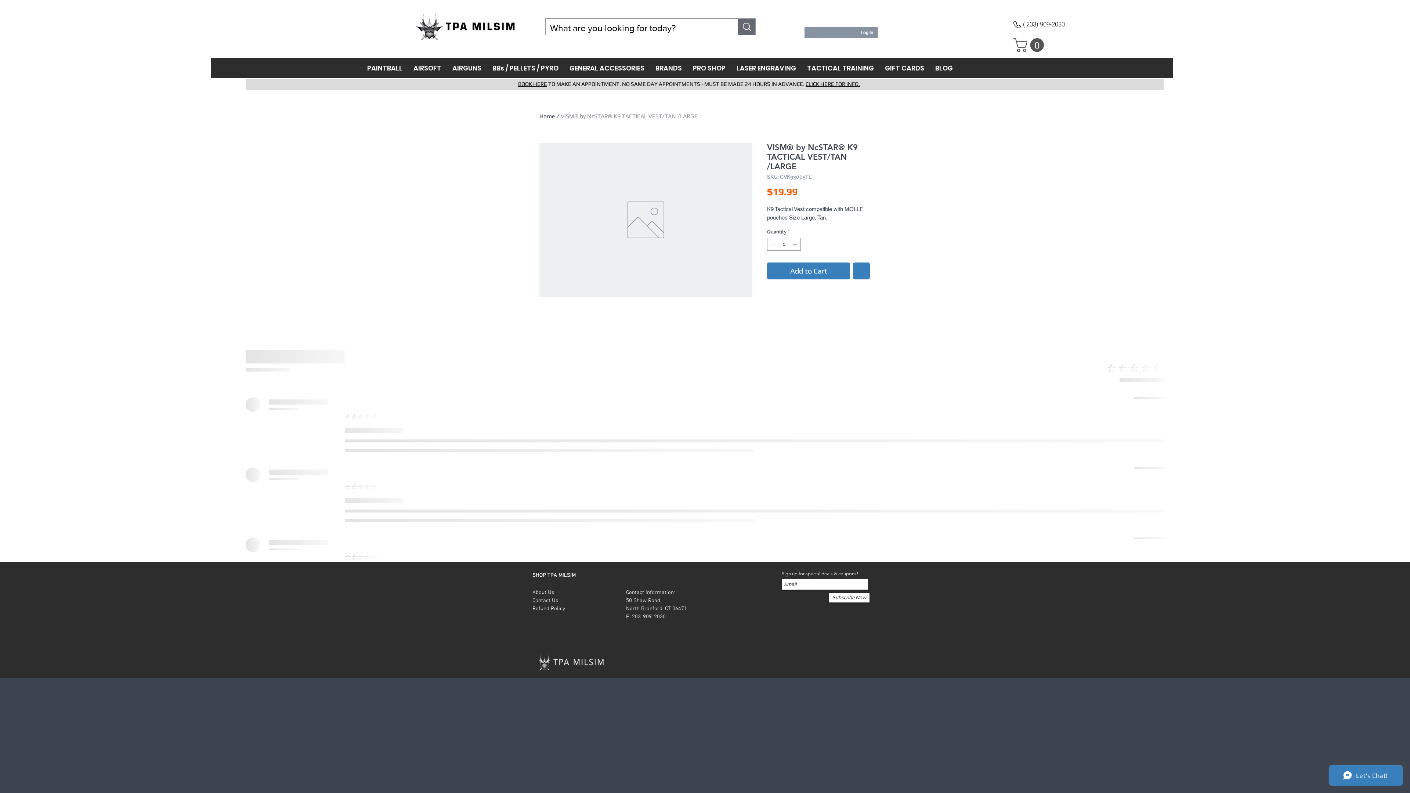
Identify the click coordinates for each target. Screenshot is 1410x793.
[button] (1030, 45)
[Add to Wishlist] (861, 270)
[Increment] (795, 244)
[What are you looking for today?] (747, 27)
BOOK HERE (532, 84)
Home (547, 116)
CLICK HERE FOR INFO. (833, 84)
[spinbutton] (784, 244)
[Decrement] (772, 244)
